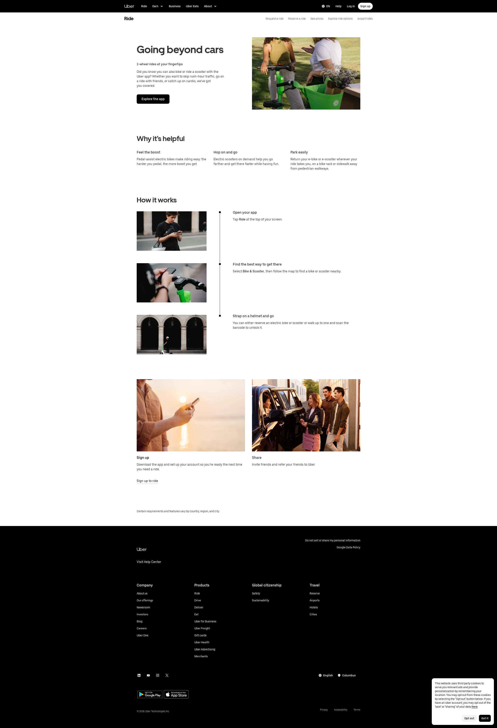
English (328, 675)
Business (175, 6)
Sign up (365, 6)
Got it (484, 718)
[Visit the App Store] (176, 694)
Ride (144, 6)
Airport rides (365, 18)
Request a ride (274, 18)
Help (338, 6)
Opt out (469, 718)
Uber (129, 6)
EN (328, 6)
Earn (155, 6)
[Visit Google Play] (149, 695)
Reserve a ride (297, 18)
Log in (351, 6)
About (208, 6)
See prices (316, 18)
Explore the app (153, 99)
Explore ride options (340, 18)
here (475, 706)
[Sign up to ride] (191, 415)
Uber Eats (192, 6)
